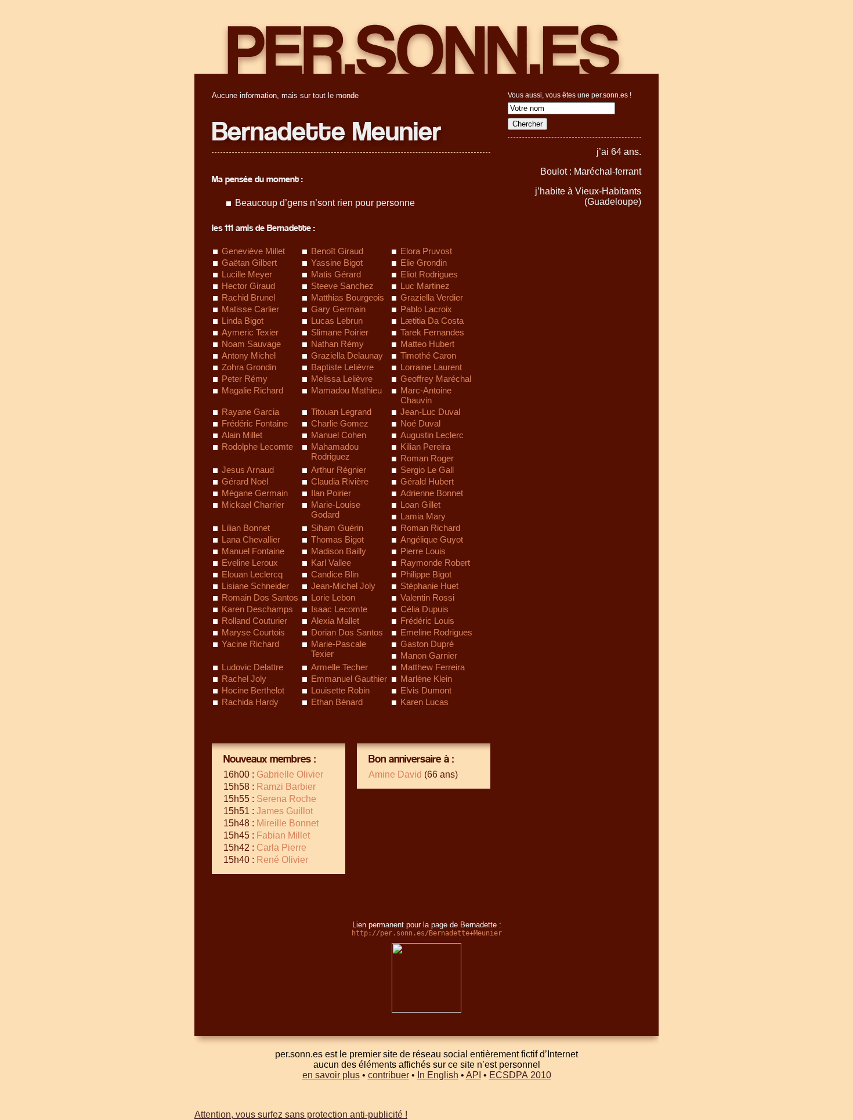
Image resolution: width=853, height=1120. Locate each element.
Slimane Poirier (339, 332)
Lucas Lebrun (337, 321)
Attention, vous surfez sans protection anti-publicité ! (300, 1114)
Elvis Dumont (425, 690)
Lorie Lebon (333, 597)
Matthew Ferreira (432, 667)
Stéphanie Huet (429, 586)
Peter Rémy (245, 379)
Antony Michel (249, 355)
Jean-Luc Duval (430, 412)
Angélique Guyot (431, 539)
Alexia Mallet (335, 621)
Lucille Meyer (247, 274)
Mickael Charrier (253, 505)
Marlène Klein (426, 679)
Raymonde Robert (435, 563)
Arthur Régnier (338, 470)
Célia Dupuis (424, 609)
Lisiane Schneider (255, 586)
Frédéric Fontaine (255, 423)
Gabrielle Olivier (289, 774)
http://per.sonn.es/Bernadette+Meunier (427, 933)
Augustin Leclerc (432, 435)
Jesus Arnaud (248, 470)
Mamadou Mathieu (346, 390)
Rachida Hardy (250, 702)
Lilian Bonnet (246, 528)
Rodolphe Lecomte (257, 446)
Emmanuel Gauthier (349, 679)
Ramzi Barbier (286, 787)
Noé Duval (420, 423)
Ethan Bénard (337, 702)
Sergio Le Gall (427, 470)
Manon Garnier (428, 655)
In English (437, 1075)
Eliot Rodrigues (429, 274)
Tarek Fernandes (432, 332)
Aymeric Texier (250, 332)
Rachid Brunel (248, 297)
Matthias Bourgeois (347, 297)
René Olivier (282, 860)
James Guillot (284, 811)
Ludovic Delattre (252, 667)
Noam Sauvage (251, 344)
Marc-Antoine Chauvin (425, 395)
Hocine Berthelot (253, 690)
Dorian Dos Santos (347, 632)
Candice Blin (335, 574)
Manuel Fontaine (253, 551)
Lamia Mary (423, 516)
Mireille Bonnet (287, 823)
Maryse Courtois (253, 632)
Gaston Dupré (427, 644)
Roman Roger (427, 458)
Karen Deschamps (257, 609)
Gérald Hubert (427, 481)
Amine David (395, 774)
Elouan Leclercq (252, 574)
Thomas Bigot (337, 539)
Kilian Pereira (425, 446)
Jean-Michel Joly (343, 586)
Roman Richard (430, 528)
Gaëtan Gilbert (249, 263)
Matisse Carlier (250, 309)
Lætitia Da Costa (432, 321)
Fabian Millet (283, 835)
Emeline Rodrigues (436, 632)
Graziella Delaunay (347, 355)
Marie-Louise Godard (335, 509)
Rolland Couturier (254, 621)
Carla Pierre (281, 847)
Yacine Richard (250, 644)
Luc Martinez (425, 286)
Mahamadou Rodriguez (335, 451)
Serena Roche (286, 799)
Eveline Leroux (250, 563)
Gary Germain (338, 309)
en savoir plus (331, 1075)
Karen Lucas (424, 702)
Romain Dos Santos (260, 597)
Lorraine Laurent (431, 367)
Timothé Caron (428, 355)
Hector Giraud (248, 286)
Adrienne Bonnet (431, 493)
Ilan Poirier (331, 493)
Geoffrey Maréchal (435, 379)
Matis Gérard (336, 274)
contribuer (388, 1075)
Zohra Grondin (249, 367)
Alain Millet (242, 435)
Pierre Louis (423, 551)
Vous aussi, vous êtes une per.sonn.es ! (569, 95)
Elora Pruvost (426, 251)
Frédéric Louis (427, 621)
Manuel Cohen (338, 435)
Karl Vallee (331, 563)
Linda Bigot (242, 321)
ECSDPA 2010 (520, 1075)
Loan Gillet (420, 505)
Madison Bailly (338, 551)
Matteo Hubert (427, 344)
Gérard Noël (245, 481)
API (473, 1075)
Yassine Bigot (337, 263)
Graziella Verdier (431, 297)
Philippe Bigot (425, 574)
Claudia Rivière (339, 481)
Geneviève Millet (253, 251)
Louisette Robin (340, 690)
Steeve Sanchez (342, 286)
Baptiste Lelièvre (342, 367)
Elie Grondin (423, 263)
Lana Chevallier (251, 539)
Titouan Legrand (341, 412)
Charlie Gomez (339, 423)
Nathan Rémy (337, 344)
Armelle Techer (339, 667)
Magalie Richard (252, 390)
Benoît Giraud (337, 251)
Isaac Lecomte (339, 609)
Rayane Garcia (250, 412)
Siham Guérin (337, 528)
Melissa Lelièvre (342, 379)
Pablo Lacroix (426, 309)
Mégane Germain (255, 493)
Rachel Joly (244, 679)
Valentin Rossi (427, 597)
